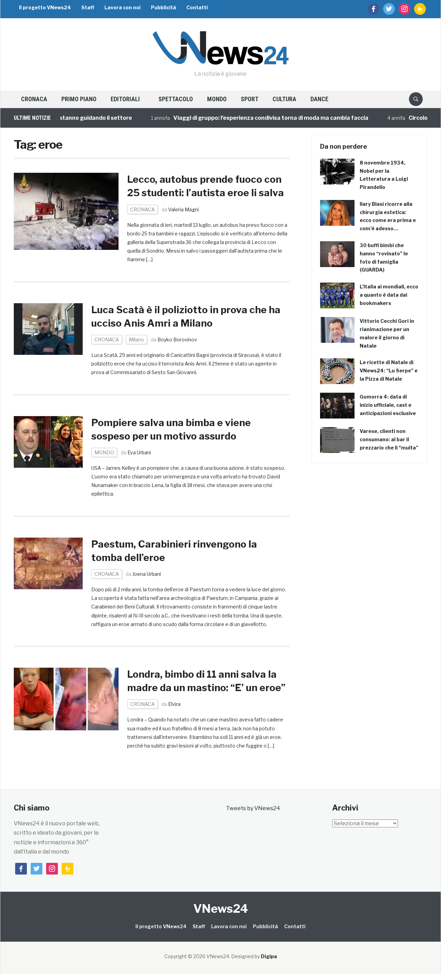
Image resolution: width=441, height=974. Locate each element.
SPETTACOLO (175, 99)
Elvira (174, 704)
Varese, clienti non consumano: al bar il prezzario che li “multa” (389, 439)
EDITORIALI (125, 99)
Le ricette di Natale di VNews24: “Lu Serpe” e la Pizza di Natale (389, 370)
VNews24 (220, 908)
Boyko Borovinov (177, 339)
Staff (87, 7)
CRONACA (34, 99)
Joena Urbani (146, 574)
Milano (136, 339)
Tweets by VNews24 (253, 808)
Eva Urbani (139, 452)
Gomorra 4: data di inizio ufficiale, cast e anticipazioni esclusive (388, 405)
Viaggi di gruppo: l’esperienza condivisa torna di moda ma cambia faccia (255, 118)
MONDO (217, 99)
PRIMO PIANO (78, 99)
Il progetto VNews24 (45, 7)
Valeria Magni (183, 209)
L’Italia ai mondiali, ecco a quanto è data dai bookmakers (389, 295)
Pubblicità (163, 7)
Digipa (269, 956)
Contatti (197, 7)
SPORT (249, 99)
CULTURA (284, 99)
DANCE (319, 99)
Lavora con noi (122, 7)
